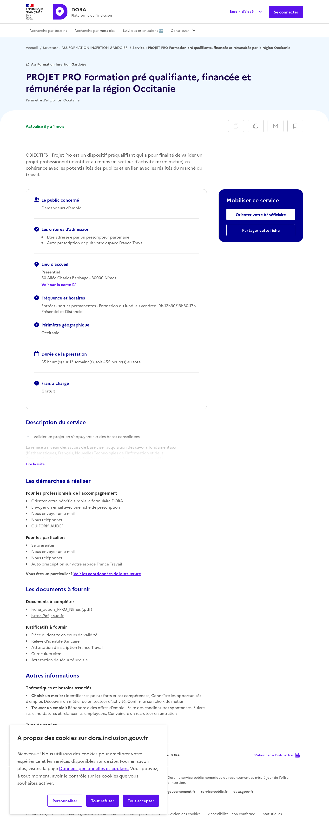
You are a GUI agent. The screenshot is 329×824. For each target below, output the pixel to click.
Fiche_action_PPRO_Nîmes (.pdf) (61, 609)
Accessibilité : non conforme (231, 813)
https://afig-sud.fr (47, 615)
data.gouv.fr (243, 791)
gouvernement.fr (181, 791)
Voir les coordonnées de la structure (107, 573)
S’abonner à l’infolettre (273, 754)
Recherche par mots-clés (95, 30)
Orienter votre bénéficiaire (261, 214)
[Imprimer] (256, 126)
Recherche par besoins (48, 30)
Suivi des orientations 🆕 (143, 30)
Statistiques (272, 813)
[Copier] (236, 126)
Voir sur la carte (56, 284)
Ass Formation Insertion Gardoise (58, 64)
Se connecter (286, 11)
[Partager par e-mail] (275, 126)
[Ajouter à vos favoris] (295, 126)
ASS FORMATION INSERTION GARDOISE (85, 47)
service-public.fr (214, 791)
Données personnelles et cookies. (94, 768)
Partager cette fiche (261, 230)
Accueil (32, 47)
